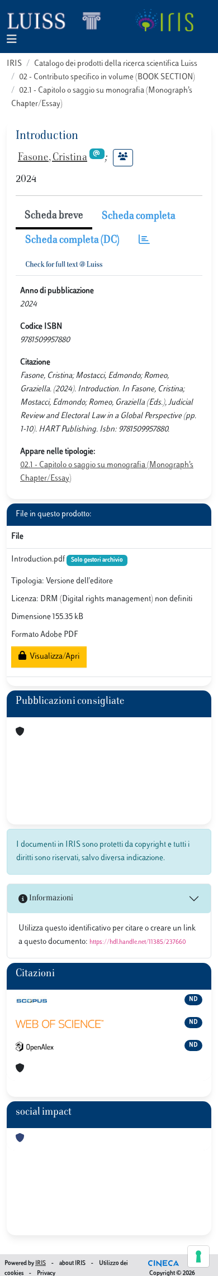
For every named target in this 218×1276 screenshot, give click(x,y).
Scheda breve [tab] (54, 216)
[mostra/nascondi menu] (12, 39)
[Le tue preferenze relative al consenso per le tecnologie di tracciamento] (198, 1256)
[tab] (144, 241)
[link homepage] (59, 20)
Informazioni (50, 898)
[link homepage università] (164, 20)
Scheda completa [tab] (139, 217)
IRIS (14, 64)
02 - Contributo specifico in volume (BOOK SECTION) (107, 77)
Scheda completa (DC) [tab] (72, 241)
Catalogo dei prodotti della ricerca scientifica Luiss (115, 64)
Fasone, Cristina (52, 158)
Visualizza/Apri (52, 657)
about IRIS (72, 1263)
